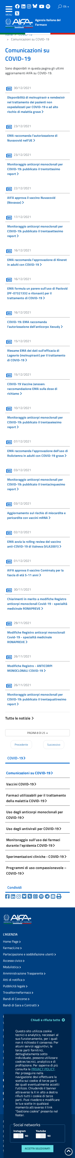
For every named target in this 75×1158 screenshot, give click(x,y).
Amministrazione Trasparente (23, 973)
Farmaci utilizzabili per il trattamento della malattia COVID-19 (36, 798)
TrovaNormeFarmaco (17, 992)
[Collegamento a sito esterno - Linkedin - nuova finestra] (24, 7)
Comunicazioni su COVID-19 (28, 773)
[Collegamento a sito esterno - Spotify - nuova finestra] (48, 7)
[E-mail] (53, 896)
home (9, 34)
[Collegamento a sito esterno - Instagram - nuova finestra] (29, 7)
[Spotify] (42, 896)
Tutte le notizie (18, 718)
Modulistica (11, 967)
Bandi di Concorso (15, 998)
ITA (65, 6)
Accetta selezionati (37, 1148)
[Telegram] (48, 896)
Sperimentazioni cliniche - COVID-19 (35, 856)
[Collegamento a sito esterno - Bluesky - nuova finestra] (35, 7)
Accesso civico (13, 960)
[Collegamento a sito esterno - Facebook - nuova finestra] (18, 7)
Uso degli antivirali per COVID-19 (32, 828)
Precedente (21, 744)
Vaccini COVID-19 (20, 784)
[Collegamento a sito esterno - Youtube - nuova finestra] (42, 7)
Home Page (11, 941)
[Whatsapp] (36, 896)
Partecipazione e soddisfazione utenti (28, 954)
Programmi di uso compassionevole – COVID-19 (36, 870)
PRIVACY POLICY (43, 1069)
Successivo (53, 744)
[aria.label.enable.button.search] (60, 7)
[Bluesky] (25, 896)
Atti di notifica (13, 979)
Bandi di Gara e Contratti (20, 1005)
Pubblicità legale (14, 986)
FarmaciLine (11, 947)
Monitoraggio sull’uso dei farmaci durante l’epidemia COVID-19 (33, 842)
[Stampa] (58, 896)
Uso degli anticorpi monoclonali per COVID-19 (34, 814)
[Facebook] (8, 896)
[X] (30, 896)
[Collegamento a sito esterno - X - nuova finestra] (17, 14)
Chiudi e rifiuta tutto (46, 1019)
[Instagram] (19, 896)
